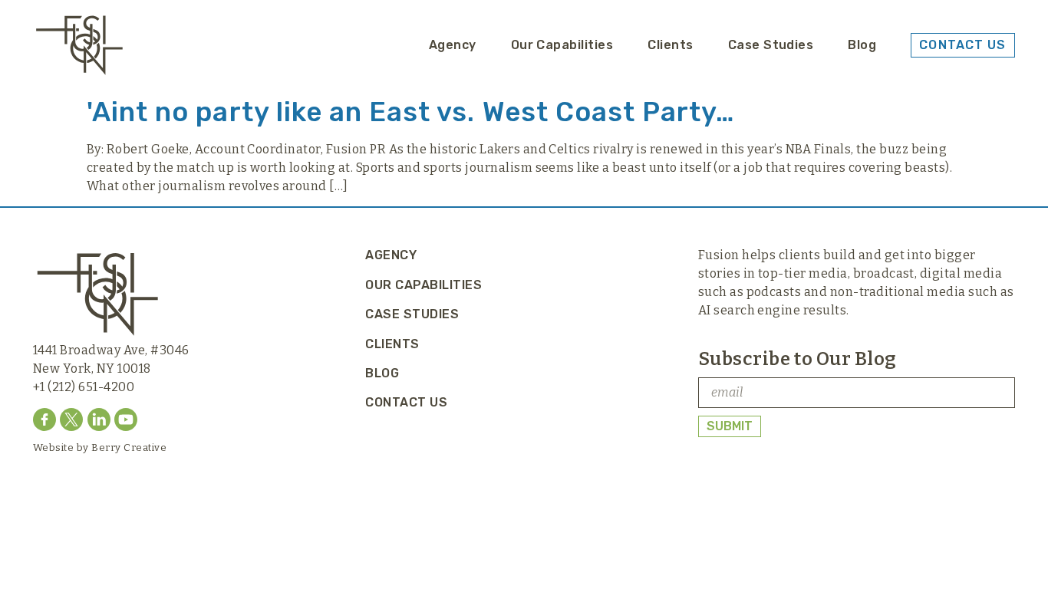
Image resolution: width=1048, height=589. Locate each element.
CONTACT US (962, 45)
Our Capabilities (562, 45)
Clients (670, 45)
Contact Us (406, 402)
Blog (862, 45)
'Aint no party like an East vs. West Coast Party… (410, 112)
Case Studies (771, 45)
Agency (452, 45)
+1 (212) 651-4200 (83, 387)
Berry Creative (128, 447)
